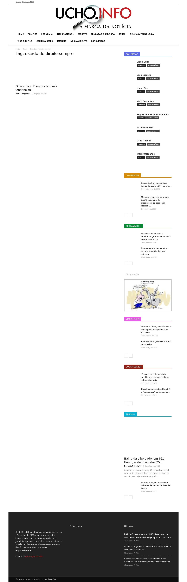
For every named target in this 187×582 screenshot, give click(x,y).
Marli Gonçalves (22, 93)
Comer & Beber (44, 41)
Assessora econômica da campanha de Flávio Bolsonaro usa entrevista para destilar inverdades (147, 560)
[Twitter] (164, 2)
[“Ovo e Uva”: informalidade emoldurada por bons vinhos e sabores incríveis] (131, 378)
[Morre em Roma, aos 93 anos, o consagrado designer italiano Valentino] (131, 330)
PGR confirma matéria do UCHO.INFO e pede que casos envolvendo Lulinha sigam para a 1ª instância (147, 536)
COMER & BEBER (133, 367)
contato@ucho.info (33, 556)
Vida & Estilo (25, 41)
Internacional (65, 34)
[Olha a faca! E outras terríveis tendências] (39, 70)
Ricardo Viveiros (145, 127)
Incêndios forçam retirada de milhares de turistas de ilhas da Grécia (155, 485)
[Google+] (159, 2)
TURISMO (130, 414)
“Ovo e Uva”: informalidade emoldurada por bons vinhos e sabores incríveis (155, 377)
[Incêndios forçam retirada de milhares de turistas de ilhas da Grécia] (131, 486)
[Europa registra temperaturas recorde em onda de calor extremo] (131, 252)
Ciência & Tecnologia (142, 34)
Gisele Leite (143, 61)
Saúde (122, 34)
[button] (168, 34)
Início (17, 49)
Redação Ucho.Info (132, 466)
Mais (146, 319)
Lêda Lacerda (144, 74)
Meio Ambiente (78, 41)
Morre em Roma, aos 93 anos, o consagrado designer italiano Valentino (156, 329)
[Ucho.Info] (93, 17)
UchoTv (155, 319)
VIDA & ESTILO (132, 319)
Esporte (82, 34)
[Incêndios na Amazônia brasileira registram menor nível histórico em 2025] (131, 237)
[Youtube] (169, 2)
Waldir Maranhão (146, 153)
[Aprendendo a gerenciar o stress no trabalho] (131, 345)
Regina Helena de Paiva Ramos (153, 114)
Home (21, 34)
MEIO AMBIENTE (133, 226)
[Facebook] (155, 2)
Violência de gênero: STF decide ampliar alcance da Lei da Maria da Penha (147, 548)
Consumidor (98, 41)
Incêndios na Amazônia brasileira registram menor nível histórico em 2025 (155, 236)
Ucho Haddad (144, 140)
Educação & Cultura (103, 34)
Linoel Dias (142, 88)
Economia (47, 34)
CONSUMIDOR (132, 175)
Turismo (61, 41)
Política (32, 34)
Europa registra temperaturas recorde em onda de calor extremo (154, 251)
